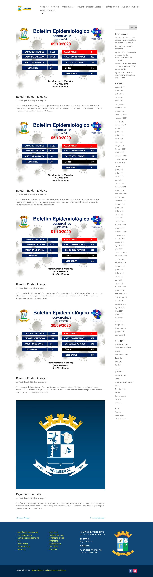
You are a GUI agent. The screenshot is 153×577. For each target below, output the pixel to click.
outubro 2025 (120, 121)
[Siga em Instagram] (135, 571)
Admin (21, 100)
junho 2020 (119, 273)
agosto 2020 (119, 266)
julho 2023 (119, 207)
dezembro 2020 (121, 252)
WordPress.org (120, 419)
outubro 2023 (120, 197)
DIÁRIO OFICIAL (112, 7)
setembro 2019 (120, 304)
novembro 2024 (121, 159)
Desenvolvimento (121, 355)
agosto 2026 (119, 87)
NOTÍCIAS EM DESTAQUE (28, 538)
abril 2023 (118, 218)
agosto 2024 (119, 166)
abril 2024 (118, 180)
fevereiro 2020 (120, 287)
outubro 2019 (120, 300)
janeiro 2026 (119, 111)
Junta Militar (119, 372)
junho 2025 (119, 135)
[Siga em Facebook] (131, 571)
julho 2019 (119, 311)
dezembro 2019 (121, 294)
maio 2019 (119, 318)
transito (118, 399)
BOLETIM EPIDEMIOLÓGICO (89, 7)
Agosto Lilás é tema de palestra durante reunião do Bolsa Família (125, 75)
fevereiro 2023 (120, 225)
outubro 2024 (120, 163)
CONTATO (54, 532)
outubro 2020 (120, 259)
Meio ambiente (120, 375)
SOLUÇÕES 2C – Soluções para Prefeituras (49, 570)
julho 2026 (119, 90)
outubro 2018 (120, 335)
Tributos (118, 403)
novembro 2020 (121, 256)
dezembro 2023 (121, 194)
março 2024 (119, 183)
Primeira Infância (121, 389)
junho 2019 (119, 314)
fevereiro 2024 (120, 187)
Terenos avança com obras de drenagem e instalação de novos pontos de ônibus (125, 40)
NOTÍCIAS (55, 7)
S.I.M (19, 541)
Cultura (117, 351)
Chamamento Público (123, 348)
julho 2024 (119, 170)
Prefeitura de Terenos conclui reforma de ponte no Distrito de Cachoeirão (126, 66)
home (117, 368)
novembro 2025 (121, 118)
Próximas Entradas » (97, 518)
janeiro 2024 (119, 190)
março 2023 (119, 221)
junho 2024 (119, 173)
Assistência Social (121, 344)
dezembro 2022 (121, 232)
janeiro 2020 (119, 290)
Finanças (118, 361)
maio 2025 (119, 139)
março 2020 (119, 283)
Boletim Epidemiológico (31, 97)
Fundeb (118, 365)
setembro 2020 (120, 263)
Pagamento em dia (28, 494)
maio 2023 (119, 214)
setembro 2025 (120, 125)
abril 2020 (118, 280)
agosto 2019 (119, 307)
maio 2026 (119, 97)
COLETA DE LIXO (57, 535)
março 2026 (119, 104)
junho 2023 (119, 211)
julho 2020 (119, 269)
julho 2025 (119, 132)
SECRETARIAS (55, 544)
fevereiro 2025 (120, 149)
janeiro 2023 (119, 228)
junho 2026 (119, 94)
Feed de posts (120, 415)
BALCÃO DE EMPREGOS (28, 532)
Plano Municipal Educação (124, 382)
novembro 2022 (121, 235)
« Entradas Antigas (22, 518)
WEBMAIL (22, 550)
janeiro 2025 (119, 152)
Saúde (117, 392)
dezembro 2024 (121, 156)
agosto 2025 (119, 128)
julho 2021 (119, 249)
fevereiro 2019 (120, 328)
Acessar (118, 412)
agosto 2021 (119, 245)
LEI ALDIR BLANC (25, 535)
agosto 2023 (119, 204)
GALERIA (53, 550)
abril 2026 (118, 101)
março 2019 (119, 325)
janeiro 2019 (119, 332)
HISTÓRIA (54, 547)
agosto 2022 (119, 242)
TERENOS (44, 7)
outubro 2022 (120, 238)
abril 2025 (118, 142)
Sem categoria (40, 100)
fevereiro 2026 (120, 108)
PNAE (117, 386)
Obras (117, 379)
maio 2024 (119, 176)
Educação (118, 358)
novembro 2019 (121, 297)
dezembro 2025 (121, 114)
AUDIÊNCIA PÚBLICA (130, 7)
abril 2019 (118, 321)
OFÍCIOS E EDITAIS (48, 10)
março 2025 (119, 145)
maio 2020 (119, 276)
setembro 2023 (120, 201)
